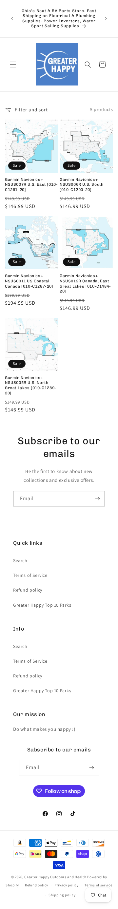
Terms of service (98, 885)
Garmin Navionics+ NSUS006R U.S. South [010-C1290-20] (81, 184)
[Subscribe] (97, 498)
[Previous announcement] (12, 18)
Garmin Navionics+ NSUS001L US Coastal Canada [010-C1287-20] (29, 281)
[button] (13, 64)
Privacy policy (66, 885)
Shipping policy (62, 895)
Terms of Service (30, 575)
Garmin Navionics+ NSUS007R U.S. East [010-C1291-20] (31, 184)
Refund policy (27, 590)
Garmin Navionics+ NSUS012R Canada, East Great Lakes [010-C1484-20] (85, 284)
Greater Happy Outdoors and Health (55, 877)
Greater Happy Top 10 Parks (42, 605)
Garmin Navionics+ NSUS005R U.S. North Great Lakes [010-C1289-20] (30, 385)
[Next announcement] (106, 18)
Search (20, 560)
